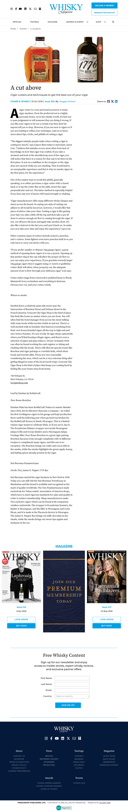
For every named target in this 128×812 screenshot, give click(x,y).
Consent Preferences (19, 771)
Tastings (34, 22)
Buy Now (21, 625)
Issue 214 (21, 607)
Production (49, 765)
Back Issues (109, 759)
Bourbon (79, 765)
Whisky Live (79, 783)
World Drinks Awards (49, 783)
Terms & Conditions (19, 762)
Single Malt (79, 762)
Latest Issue (109, 756)
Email (49, 690)
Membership (109, 762)
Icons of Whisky (49, 789)
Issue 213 (106, 607)
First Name (46, 678)
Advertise (19, 759)
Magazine (52, 22)
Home (13, 29)
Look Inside (21, 619)
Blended (79, 759)
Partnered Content (49, 759)
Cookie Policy (19, 768)
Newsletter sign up (104, 13)
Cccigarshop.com (19, 382)
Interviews (49, 762)
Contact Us (19, 756)
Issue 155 (49, 101)
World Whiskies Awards (49, 786)
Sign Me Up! (68, 705)
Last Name (46, 684)
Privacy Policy (19, 765)
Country (47, 696)
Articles (17, 22)
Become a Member (104, 5)
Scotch (79, 768)
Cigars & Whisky (20, 101)
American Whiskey (109, 765)
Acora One (104, 803)
